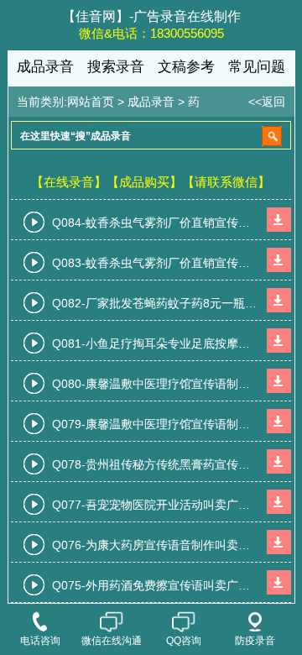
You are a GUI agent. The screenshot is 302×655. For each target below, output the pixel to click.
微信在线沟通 (111, 641)
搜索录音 (115, 67)
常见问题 (256, 67)
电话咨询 (40, 641)
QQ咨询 (183, 641)
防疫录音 (255, 641)
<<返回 (266, 101)
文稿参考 (186, 67)
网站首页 (90, 101)
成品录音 (45, 67)
